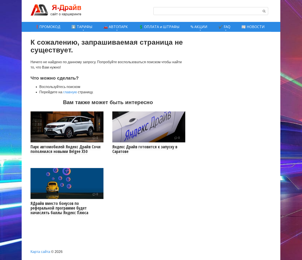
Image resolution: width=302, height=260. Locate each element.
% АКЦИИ (199, 26)
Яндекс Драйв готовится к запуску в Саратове (144, 149)
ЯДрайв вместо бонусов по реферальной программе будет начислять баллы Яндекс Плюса (59, 208)
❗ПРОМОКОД (47, 26)
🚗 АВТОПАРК (115, 26)
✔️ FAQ (224, 26)
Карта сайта (40, 252)
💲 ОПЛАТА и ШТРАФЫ (159, 26)
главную (70, 92)
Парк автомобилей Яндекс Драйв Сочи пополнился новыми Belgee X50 (66, 149)
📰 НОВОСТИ (253, 26)
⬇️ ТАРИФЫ (81, 26)
